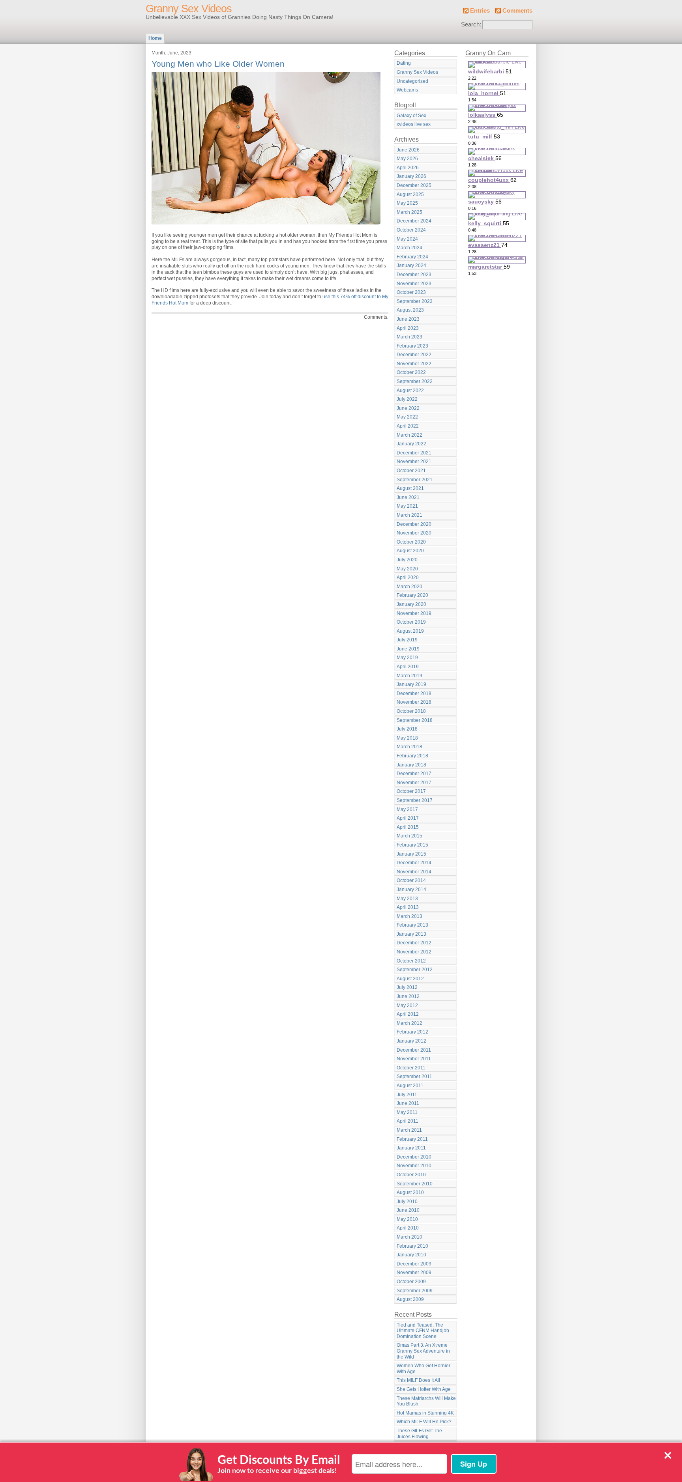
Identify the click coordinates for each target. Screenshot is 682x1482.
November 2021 (414, 461)
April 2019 (408, 666)
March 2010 (409, 1237)
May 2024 (407, 239)
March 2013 (409, 916)
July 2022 (407, 399)
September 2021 (415, 479)
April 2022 (408, 426)
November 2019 (414, 613)
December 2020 (414, 524)
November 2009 (414, 1272)
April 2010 (408, 1228)
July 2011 (407, 1094)
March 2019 (409, 675)
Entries (480, 10)
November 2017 (414, 782)
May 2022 (407, 417)
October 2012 (411, 961)
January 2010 (411, 1255)
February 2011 (412, 1139)
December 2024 (414, 221)
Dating (404, 63)
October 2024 (411, 230)
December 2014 (414, 862)
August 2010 (410, 1192)
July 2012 (407, 987)
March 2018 (409, 746)
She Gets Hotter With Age (424, 1389)
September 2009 (415, 1290)
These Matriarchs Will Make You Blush (426, 1401)
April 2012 (408, 1014)
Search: (471, 24)
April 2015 (408, 827)
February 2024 (412, 257)
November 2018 (414, 702)
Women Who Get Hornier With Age (423, 1368)
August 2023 (410, 310)
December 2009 (414, 1264)
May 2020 (407, 569)
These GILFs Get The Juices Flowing (419, 1433)
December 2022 (414, 354)
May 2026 (407, 158)
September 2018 (415, 720)
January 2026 (411, 176)
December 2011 (414, 1050)
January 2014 (411, 889)
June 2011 (408, 1103)
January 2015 (411, 854)
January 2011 (411, 1148)
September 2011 (414, 1076)
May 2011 (407, 1112)
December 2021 (414, 453)
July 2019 (407, 640)
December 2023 (414, 274)
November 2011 (414, 1059)
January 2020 (411, 604)
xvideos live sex (414, 124)
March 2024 (409, 247)
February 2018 (412, 756)
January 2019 (411, 684)
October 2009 (411, 1281)
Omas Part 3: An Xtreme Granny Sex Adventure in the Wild (423, 1350)
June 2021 (408, 497)
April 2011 (407, 1121)
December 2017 (414, 773)
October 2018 (411, 711)
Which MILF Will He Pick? (424, 1421)
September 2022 (415, 381)
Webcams (407, 90)
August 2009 (410, 1299)
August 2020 (410, 550)
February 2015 (412, 845)
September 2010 (415, 1184)
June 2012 (408, 996)
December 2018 (414, 693)
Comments (517, 10)
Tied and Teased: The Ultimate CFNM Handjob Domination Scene (423, 1330)
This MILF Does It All (418, 1380)
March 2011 (409, 1130)
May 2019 (407, 657)
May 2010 (407, 1219)
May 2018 (407, 738)
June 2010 (408, 1210)
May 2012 (407, 1005)
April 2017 (408, 818)
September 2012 (415, 969)
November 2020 (414, 533)
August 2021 (410, 488)
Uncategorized (412, 81)
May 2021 (407, 506)
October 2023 (411, 292)
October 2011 (411, 1068)
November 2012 (414, 952)
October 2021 (411, 470)
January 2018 (411, 765)
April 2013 (408, 907)
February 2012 (412, 1032)
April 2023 (408, 328)
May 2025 (407, 203)
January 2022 (411, 444)
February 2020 (412, 595)
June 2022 (408, 408)
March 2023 (409, 337)
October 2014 (411, 880)
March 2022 (409, 435)
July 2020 (407, 560)
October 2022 (411, 372)
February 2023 (412, 346)
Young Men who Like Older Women (218, 63)
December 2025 (414, 185)
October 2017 (411, 791)
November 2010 (414, 1165)
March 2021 (409, 515)
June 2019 (408, 649)
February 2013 (412, 925)
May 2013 (407, 898)
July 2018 (407, 729)
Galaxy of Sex (411, 115)
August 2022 (410, 390)
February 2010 (412, 1246)
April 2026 (408, 167)
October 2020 (411, 542)
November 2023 (414, 283)
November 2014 (414, 872)
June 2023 (408, 319)
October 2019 (411, 622)
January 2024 (411, 265)
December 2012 (414, 943)
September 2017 (415, 800)
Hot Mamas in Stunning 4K (425, 1413)
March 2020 (409, 586)
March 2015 (409, 836)
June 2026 (408, 150)
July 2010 (407, 1201)
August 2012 (410, 978)
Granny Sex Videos (189, 9)
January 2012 (411, 1041)
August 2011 (410, 1085)
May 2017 (407, 809)
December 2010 (414, 1157)
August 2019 (410, 631)
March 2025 (409, 212)
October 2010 (411, 1174)
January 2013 (411, 934)
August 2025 (410, 194)
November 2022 (414, 363)
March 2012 (409, 1023)
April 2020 (408, 577)
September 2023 (415, 301)
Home (155, 38)
